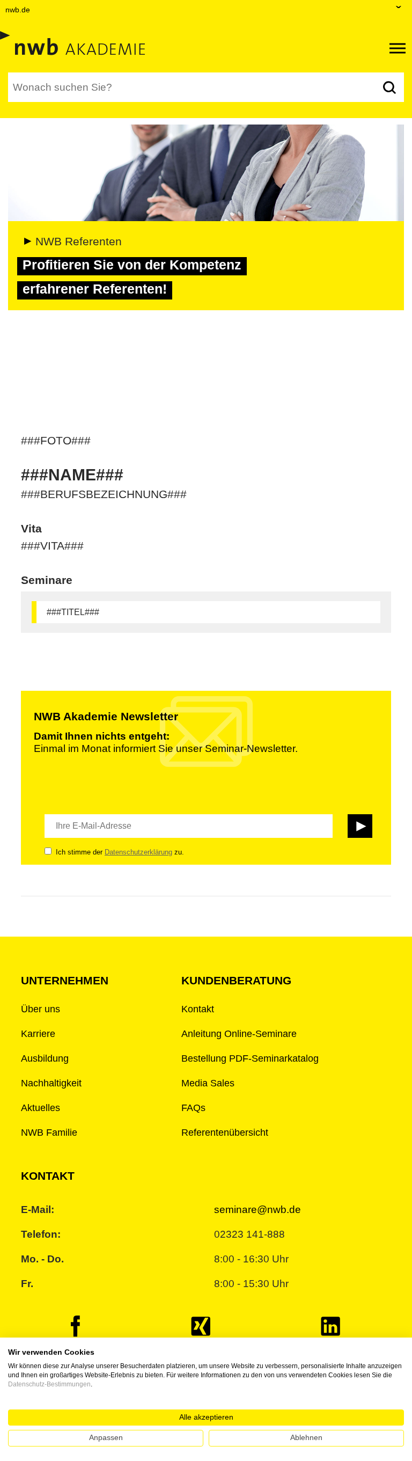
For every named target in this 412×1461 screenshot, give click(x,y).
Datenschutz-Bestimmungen (49, 1384)
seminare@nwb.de (257, 1209)
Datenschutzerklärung (138, 852)
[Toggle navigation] (397, 48)
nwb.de (17, 9)
